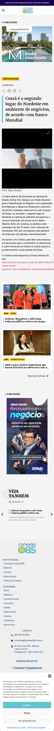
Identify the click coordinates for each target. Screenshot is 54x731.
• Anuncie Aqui (9, 576)
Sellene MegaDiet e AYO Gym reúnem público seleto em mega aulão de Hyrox (25, 320)
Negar (27, 713)
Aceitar (27, 705)
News (6, 313)
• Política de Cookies (12, 581)
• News (6, 590)
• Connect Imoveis (11, 599)
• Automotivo (9, 625)
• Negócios (7, 595)
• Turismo (7, 616)
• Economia (8, 603)
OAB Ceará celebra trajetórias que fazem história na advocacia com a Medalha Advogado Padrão (26, 366)
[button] (49, 676)
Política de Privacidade (16, 727)
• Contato (7, 572)
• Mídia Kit (7, 568)
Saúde (13, 313)
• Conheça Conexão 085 (13, 563)
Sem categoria (10, 79)
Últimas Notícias (17, 359)
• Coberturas (8, 620)
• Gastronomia (9, 612)
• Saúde (6, 607)
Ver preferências (27, 720)
